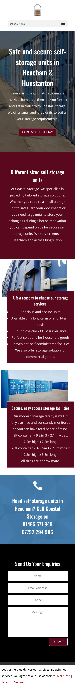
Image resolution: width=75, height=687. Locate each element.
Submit (58, 642)
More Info (63, 676)
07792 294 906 (37, 532)
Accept (5, 682)
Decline (19, 682)
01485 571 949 (38, 524)
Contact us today (37, 132)
